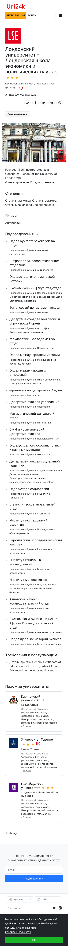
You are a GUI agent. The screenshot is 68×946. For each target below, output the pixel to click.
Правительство (45, 348)
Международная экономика (25, 296)
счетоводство (17, 254)
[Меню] (59, 15)
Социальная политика (49, 292)
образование (50, 722)
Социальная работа (43, 482)
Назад (13, 833)
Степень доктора (44, 200)
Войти (32, 15)
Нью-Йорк (52, 792)
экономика (30, 300)
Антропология (45, 269)
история (26, 363)
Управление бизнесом (33, 712)
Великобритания (14, 83)
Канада (25, 704)
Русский (18, 899)
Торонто (35, 749)
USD (44, 899)
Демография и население (24, 474)
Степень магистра (18, 200)
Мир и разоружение (48, 379)
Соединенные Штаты (33, 792)
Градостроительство (21, 478)
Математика (44, 422)
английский (27, 722)
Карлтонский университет (30, 698)
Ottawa (34, 704)
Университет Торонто (37, 739)
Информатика (28, 719)
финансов (42, 250)
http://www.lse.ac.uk (22, 94)
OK (34, 939)
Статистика (15, 300)
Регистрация (16, 15)
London (29, 83)
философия (43, 454)
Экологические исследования (26, 332)
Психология (16, 497)
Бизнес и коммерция (49, 644)
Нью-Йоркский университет (32, 786)
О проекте (13, 908)
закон (40, 395)
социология (43, 493)
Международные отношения (25, 383)
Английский (13, 223)
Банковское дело (52, 296)
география (43, 328)
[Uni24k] (16, 7)
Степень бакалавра (18, 204)
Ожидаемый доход (17, 114)
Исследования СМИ (48, 438)
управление (44, 406)
